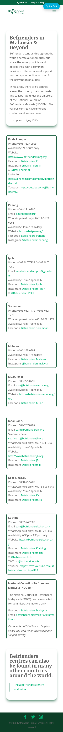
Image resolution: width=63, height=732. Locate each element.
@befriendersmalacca (35, 363)
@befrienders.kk (32, 499)
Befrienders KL (30, 161)
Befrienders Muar (32, 403)
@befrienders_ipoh (33, 288)
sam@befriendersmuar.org (32, 385)
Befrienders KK (30, 495)
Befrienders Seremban (34, 328)
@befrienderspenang (35, 240)
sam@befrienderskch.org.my (33, 526)
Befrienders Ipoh (31, 284)
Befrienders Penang (33, 235)
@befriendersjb (31, 465)
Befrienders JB (30, 460)
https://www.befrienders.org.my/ (27, 157)
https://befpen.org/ (31, 231)
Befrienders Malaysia (34, 610)
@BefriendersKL (21, 170)
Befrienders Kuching (33, 548)
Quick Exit (51, 6)
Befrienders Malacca (33, 359)
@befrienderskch (32, 553)
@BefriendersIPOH (22, 293)
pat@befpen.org (26, 214)
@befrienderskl (31, 165)
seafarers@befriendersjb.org (25, 438)
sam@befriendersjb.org (30, 429)
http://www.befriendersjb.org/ (26, 456)
